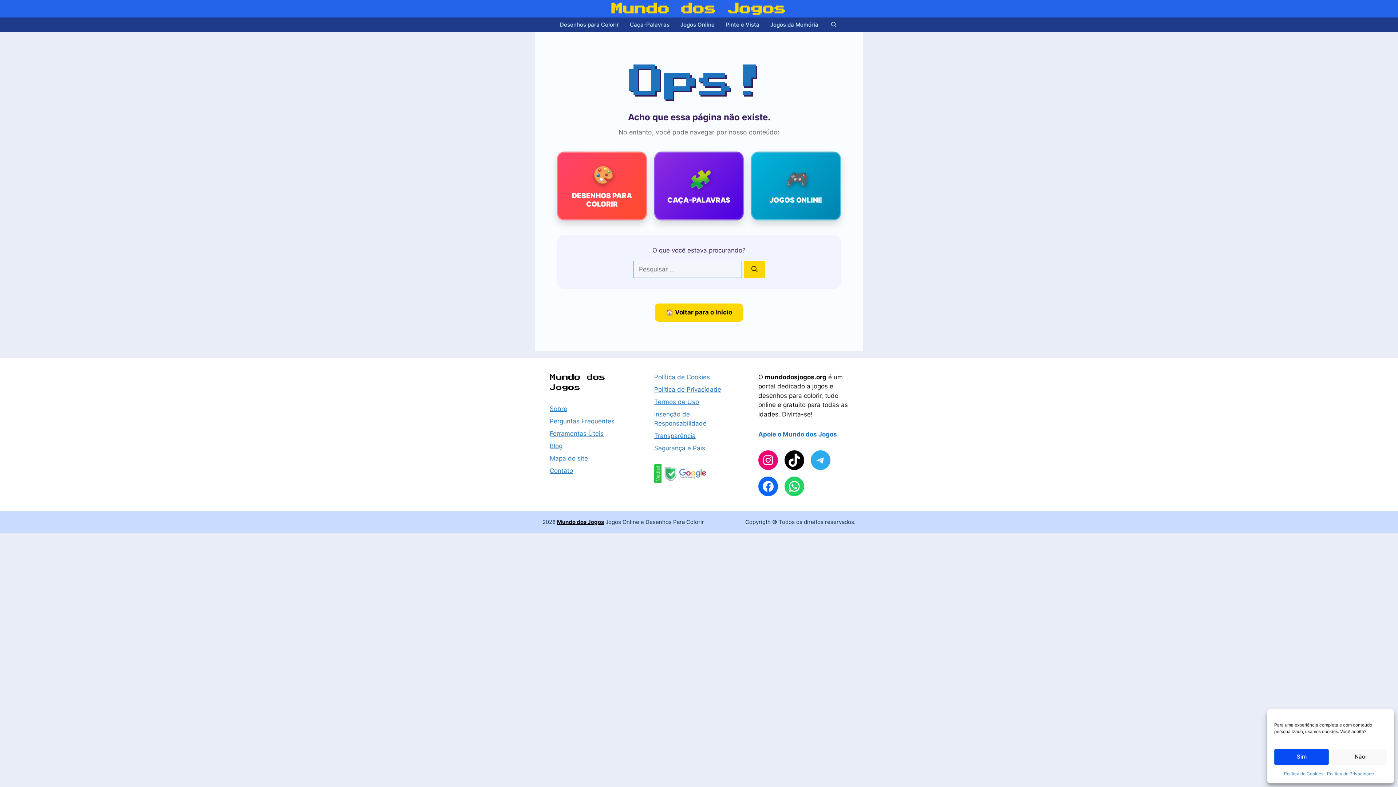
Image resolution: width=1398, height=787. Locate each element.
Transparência (675, 435)
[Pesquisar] (754, 269)
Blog (556, 446)
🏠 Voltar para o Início (699, 312)
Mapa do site (569, 458)
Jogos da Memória (794, 24)
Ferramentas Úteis (577, 433)
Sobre (558, 408)
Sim (1302, 756)
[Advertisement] (473, 175)
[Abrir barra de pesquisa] (834, 24)
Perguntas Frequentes (582, 421)
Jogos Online (697, 24)
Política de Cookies (1303, 773)
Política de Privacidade (1350, 773)
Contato (561, 470)
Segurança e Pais (679, 448)
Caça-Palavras (650, 24)
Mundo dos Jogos (699, 9)
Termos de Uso (676, 402)
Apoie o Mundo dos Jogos (797, 434)
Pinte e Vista (742, 24)
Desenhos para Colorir (589, 24)
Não (1360, 756)
